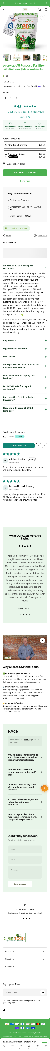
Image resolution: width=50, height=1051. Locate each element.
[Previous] (3, 3)
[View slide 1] (20, 614)
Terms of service (28, 1037)
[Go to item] (7, 57)
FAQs (26, 739)
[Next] (46, 3)
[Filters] (38, 445)
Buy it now (25, 181)
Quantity (6, 92)
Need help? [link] (42, 236)
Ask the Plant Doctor (44, 788)
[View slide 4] (29, 614)
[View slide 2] (23, 614)
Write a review (19, 445)
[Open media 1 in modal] (42, 17)
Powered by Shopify (34, 1033)
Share (8, 235)
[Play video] (25, 647)
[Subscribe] (42, 992)
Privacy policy (7, 1037)
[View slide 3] (26, 614)
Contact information (40, 1037)
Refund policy (17, 1037)
